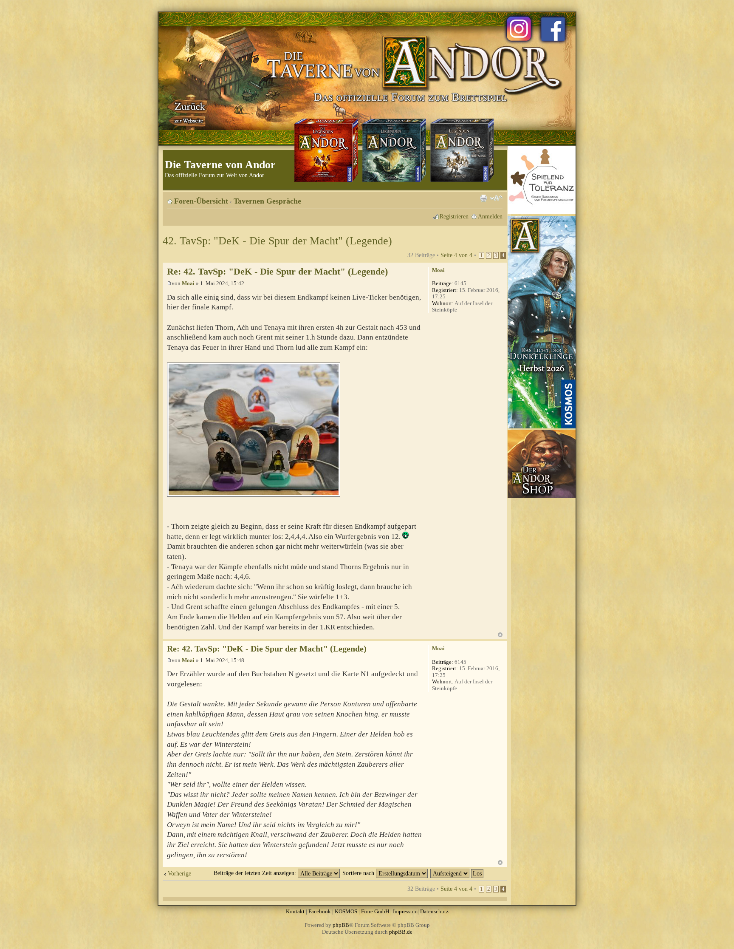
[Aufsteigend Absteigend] (457, 873)
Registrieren (454, 216)
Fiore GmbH (375, 911)
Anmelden (490, 216)
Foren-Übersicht (201, 201)
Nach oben (500, 634)
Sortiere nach (359, 873)
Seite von (456, 255)
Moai (188, 283)
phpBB (341, 925)
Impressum (405, 911)
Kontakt (295, 911)
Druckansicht (483, 198)
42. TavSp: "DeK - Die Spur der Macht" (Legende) (277, 241)
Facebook (319, 911)
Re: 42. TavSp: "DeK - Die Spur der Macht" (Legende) (277, 271)
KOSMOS (346, 911)
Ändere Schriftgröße (496, 198)
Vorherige (179, 873)
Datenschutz (434, 911)
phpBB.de (400, 932)
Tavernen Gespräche (267, 201)
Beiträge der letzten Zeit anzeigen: (256, 873)
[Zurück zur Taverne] (188, 111)
